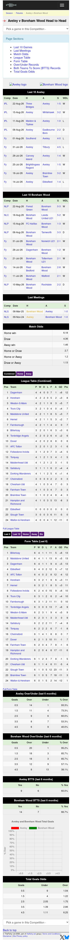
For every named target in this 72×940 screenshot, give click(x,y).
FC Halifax (31, 223)
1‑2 (59, 249)
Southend (31, 138)
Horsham (15, 397)
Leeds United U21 (47, 216)
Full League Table (11, 528)
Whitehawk (48, 112)
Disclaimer (7, 936)
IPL (5, 103)
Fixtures (19, 13)
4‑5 (59, 146)
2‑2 (59, 129)
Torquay (14, 457)
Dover (13, 441)
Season (9, 13)
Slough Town (17, 514)
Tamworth (46, 232)
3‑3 (59, 232)
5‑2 (59, 214)
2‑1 (59, 241)
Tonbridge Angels (19, 435)
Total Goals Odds (24, 71)
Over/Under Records (26, 64)
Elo (41, 534)
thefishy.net (31, 934)
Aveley (46, 103)
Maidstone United (19, 413)
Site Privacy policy (20, 936)
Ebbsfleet (47, 181)
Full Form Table (10, 688)
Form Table (21, 61)
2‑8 (59, 267)
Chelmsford (16, 478)
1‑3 (59, 223)
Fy (5, 138)
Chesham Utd (17, 484)
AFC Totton (16, 446)
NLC (6, 214)
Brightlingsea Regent (33, 166)
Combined (9, 373)
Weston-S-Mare (18, 403)
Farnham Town (18, 489)
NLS (6, 311)
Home (20, 373)
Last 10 (16, 534)
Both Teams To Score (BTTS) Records (37, 68)
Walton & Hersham (20, 519)
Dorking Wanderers (20, 473)
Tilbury (46, 146)
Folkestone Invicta (19, 451)
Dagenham (32, 249)
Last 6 (7, 534)
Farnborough (17, 424)
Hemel (13, 419)
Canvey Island (30, 157)
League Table (22, 57)
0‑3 (59, 206)
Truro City (15, 408)
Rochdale (46, 284)
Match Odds (21, 54)
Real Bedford (30, 268)
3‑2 (59, 112)
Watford (45, 275)
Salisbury (15, 468)
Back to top (10, 930)
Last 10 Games (23, 47)
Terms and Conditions (51, 934)
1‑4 (59, 155)
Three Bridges (30, 105)
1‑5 (59, 103)
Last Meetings (22, 50)
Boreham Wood (46, 208)
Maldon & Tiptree (31, 122)
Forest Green (29, 208)
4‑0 (59, 138)
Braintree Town (47, 174)
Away (28, 373)
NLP (6, 206)
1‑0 (59, 120)
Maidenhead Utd (19, 462)
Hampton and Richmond (17, 502)
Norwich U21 (48, 241)
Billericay (15, 430)
